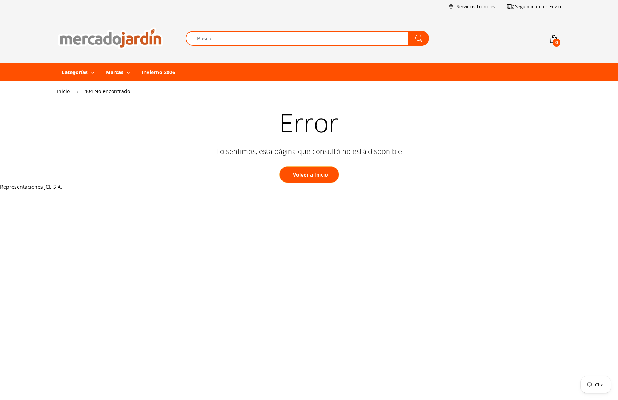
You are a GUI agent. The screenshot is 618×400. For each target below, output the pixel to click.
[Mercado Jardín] (110, 37)
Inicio (63, 91)
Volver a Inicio (310, 174)
